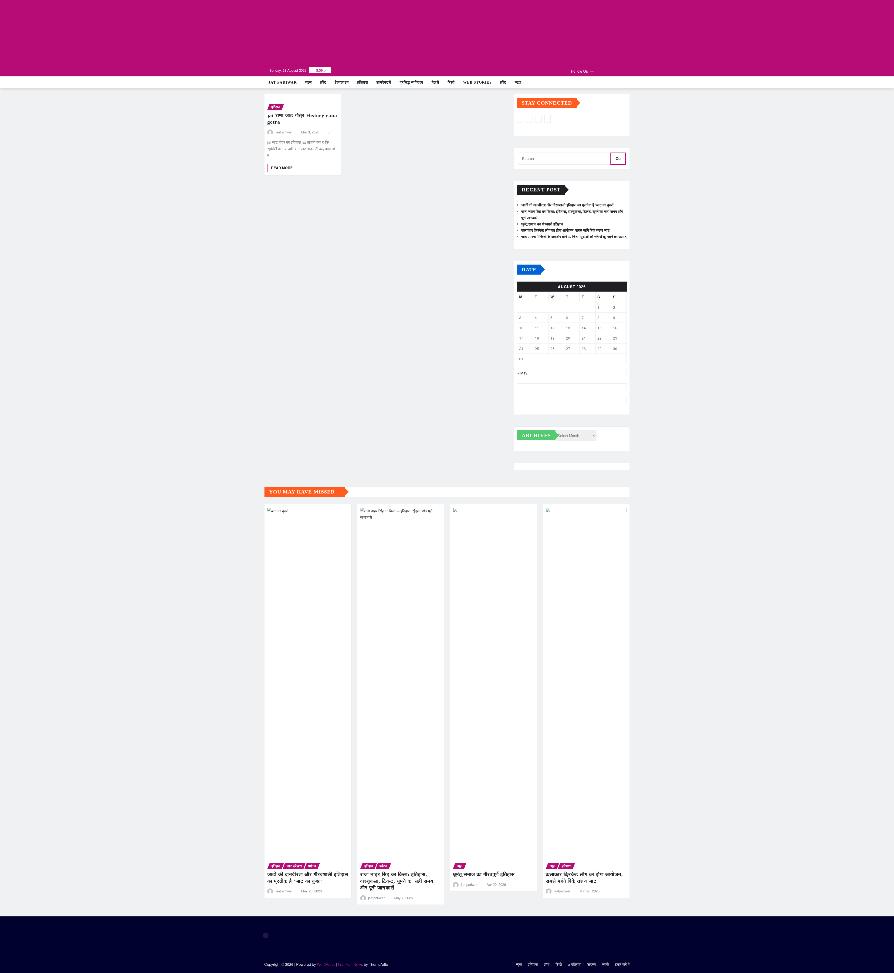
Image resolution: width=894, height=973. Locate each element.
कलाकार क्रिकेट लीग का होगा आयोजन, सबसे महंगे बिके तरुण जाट (565, 230)
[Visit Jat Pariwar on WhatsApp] (529, 119)
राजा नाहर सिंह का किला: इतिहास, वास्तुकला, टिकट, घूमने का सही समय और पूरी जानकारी (396, 881)
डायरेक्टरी (383, 82)
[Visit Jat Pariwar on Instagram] (520, 119)
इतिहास (362, 82)
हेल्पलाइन (342, 82)
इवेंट (323, 82)
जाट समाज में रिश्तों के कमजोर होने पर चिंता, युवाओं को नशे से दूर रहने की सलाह (573, 236)
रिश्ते (451, 82)
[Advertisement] (447, 32)
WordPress (326, 964)
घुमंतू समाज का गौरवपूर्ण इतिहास (542, 224)
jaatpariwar (283, 131)
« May (522, 373)
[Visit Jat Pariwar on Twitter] (538, 119)
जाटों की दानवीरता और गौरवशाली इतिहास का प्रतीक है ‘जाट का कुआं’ (567, 205)
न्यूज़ (308, 82)
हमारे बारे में (622, 964)
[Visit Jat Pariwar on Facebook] (547, 119)
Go (618, 158)
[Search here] (628, 82)
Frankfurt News (350, 964)
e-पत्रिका (574, 964)
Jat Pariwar (282, 82)
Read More (282, 167)
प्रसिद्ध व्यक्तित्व (411, 82)
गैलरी (435, 82)
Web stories (477, 82)
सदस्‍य (591, 964)
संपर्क (605, 964)
